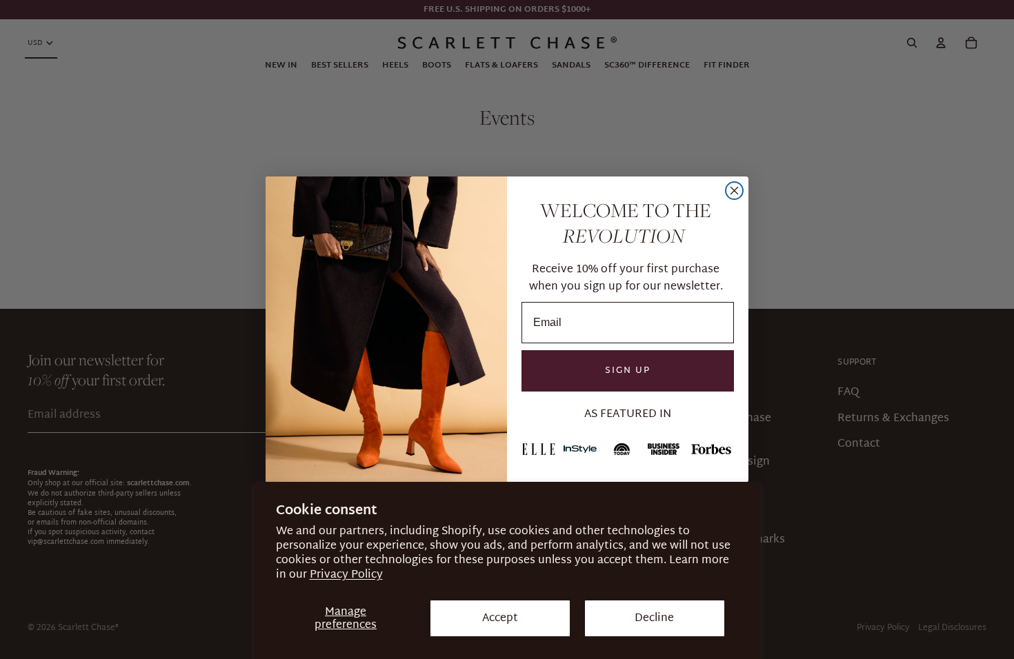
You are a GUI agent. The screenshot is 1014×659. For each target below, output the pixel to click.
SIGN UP (627, 370)
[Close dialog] (734, 190)
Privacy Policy (346, 574)
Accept (500, 618)
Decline (654, 618)
